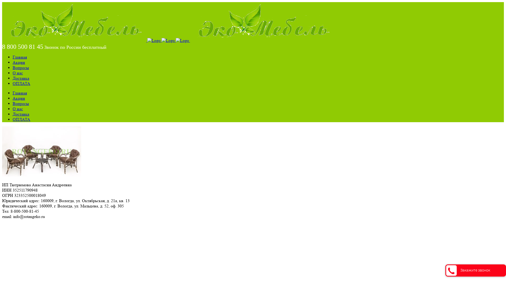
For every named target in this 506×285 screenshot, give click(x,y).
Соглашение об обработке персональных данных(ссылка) (54, 226)
